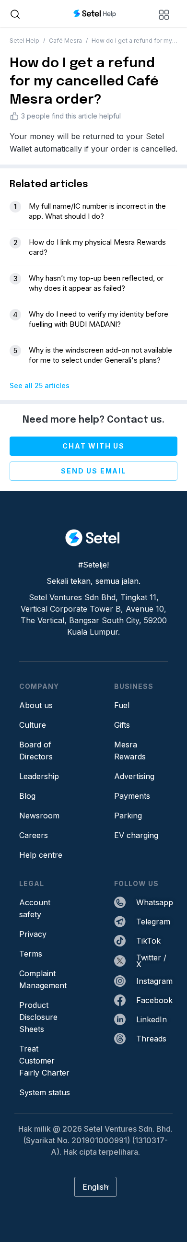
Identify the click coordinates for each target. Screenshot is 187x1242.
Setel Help (24, 40)
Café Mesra (65, 40)
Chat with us (93, 446)
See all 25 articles (40, 385)
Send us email (93, 471)
